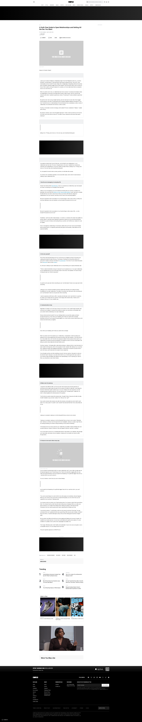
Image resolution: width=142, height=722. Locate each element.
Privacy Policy (95, 689)
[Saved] (104, 2)
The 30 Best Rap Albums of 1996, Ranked (51, 587)
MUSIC (57, 5)
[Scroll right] (82, 607)
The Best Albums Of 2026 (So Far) (77, 618)
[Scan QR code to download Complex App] (107, 669)
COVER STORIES (80, 5)
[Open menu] (34, 2)
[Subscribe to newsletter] (105, 685)
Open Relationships (51, 555)
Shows (34, 697)
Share (56, 37)
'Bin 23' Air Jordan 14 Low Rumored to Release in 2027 (74, 575)
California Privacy (57, 708)
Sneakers (67, 572)
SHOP (42, 5)
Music (44, 572)
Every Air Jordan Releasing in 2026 (46, 618)
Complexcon (35, 699)
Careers (57, 684)
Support (46, 688)
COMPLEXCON (98, 5)
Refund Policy (47, 692)
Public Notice (66, 708)
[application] (61, 638)
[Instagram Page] (97, 677)
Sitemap (81, 708)
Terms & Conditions (37, 708)
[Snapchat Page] (102, 677)
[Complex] (71, 2)
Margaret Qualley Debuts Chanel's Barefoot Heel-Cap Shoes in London (73, 588)
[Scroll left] (40, 607)
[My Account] (106, 2)
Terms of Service (103, 689)
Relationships (69, 555)
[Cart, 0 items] (108, 2)
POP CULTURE (68, 5)
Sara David (43, 561)
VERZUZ (86, 5)
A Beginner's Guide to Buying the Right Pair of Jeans (63, 619)
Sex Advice (58, 555)
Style (67, 585)
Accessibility (74, 708)
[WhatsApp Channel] (94, 677)
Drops (45, 686)
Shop (45, 684)
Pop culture (35, 690)
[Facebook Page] (88, 677)
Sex (74, 555)
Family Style (35, 701)
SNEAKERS (52, 5)
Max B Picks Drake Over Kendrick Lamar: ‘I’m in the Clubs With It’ (51, 581)
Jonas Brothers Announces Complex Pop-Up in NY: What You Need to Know (52, 575)
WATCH (91, 5)
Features (63, 555)
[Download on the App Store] (99, 669)
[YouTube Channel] (100, 677)
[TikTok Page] (105, 677)
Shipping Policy (47, 690)
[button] (103, 708)
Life (33, 693)
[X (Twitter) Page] (91, 677)
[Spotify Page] (108, 677)
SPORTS (62, 5)
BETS (74, 5)
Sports (34, 692)
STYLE (46, 5)
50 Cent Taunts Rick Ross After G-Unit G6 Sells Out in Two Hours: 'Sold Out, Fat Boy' (74, 581)
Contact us (57, 686)
